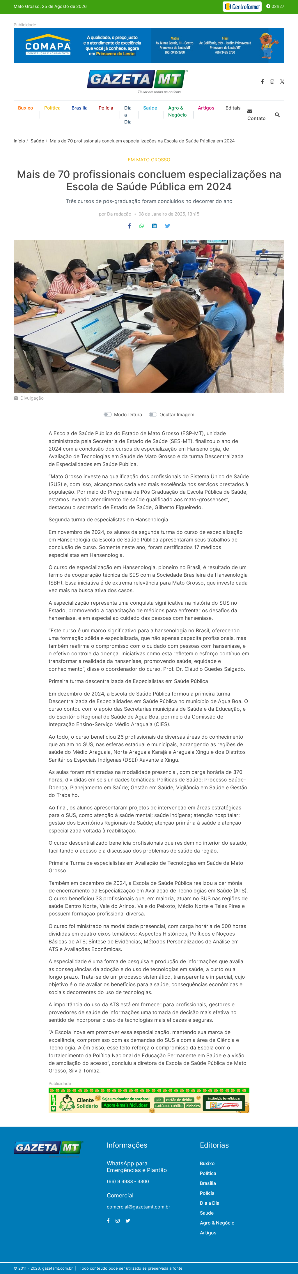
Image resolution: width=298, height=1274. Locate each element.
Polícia (106, 108)
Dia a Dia (128, 115)
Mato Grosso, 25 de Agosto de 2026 (50, 6)
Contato (256, 118)
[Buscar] (277, 115)
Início (19, 141)
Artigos (206, 108)
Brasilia (80, 108)
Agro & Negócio (177, 111)
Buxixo (25, 108)
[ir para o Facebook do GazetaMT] (262, 81)
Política (52, 108)
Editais (233, 108)
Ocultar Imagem (176, 414)
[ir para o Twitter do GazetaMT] (282, 81)
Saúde (150, 108)
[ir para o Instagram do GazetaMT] (272, 81)
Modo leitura (128, 414)
